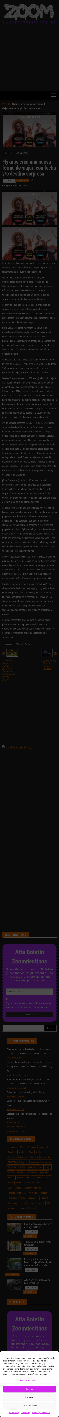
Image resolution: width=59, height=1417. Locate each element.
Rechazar (29, 1397)
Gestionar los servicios (28, 1380)
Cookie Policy (14, 1413)
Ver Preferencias (29, 1405)
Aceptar (29, 1389)
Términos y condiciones (41, 1413)
